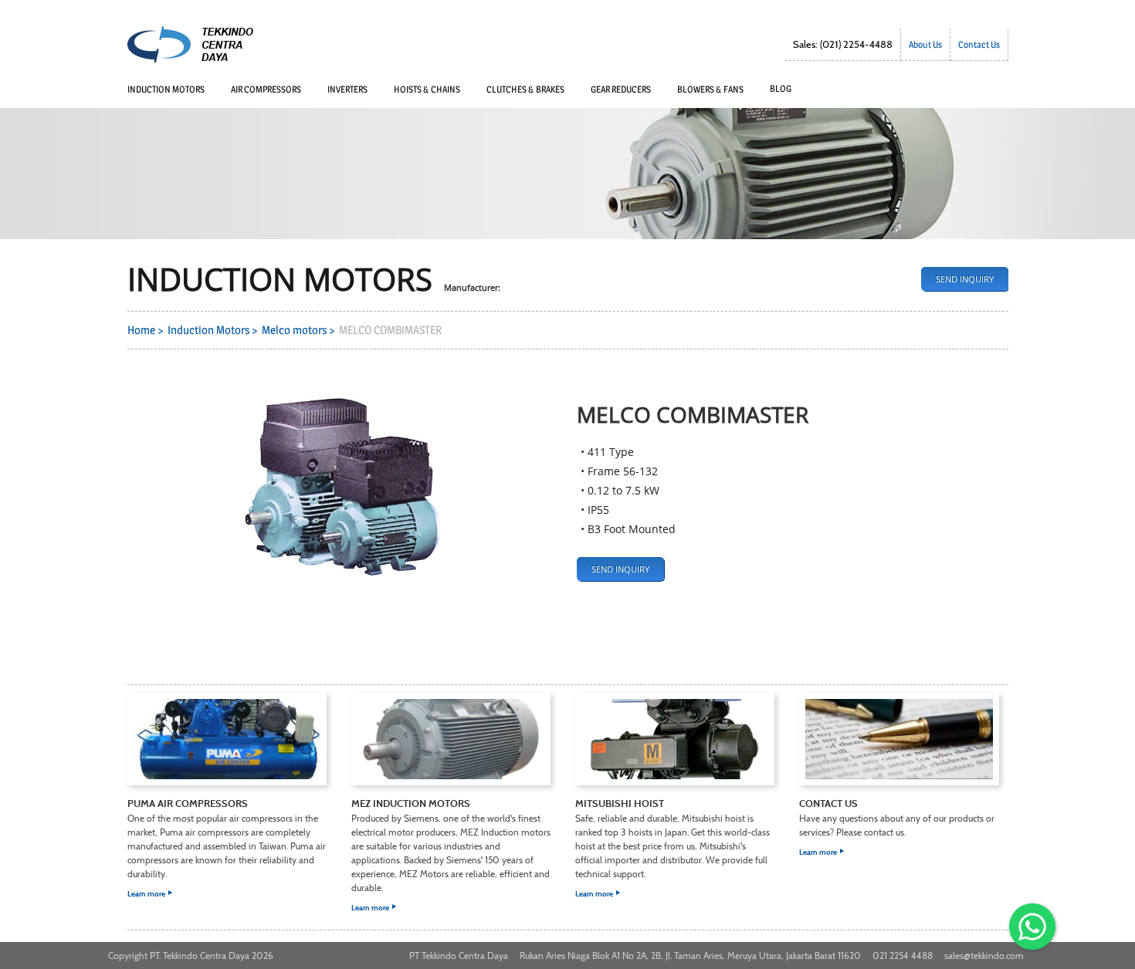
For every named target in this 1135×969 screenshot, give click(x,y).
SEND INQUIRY (965, 279)
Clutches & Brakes (525, 89)
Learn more (226, 846)
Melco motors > (300, 330)
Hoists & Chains (427, 89)
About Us (925, 44)
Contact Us (979, 44)
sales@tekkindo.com (984, 955)
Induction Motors (166, 89)
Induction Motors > (215, 330)
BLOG (780, 88)
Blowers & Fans (710, 89)
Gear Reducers (621, 89)
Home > (147, 330)
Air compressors (266, 89)
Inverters (347, 89)
